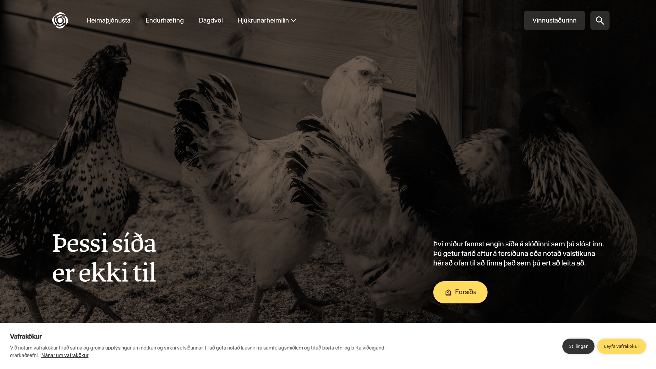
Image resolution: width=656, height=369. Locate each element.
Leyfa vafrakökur (621, 346)
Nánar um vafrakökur (64, 355)
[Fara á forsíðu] (65, 20)
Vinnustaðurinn (554, 20)
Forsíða (466, 292)
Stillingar (578, 346)
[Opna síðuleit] (600, 20)
